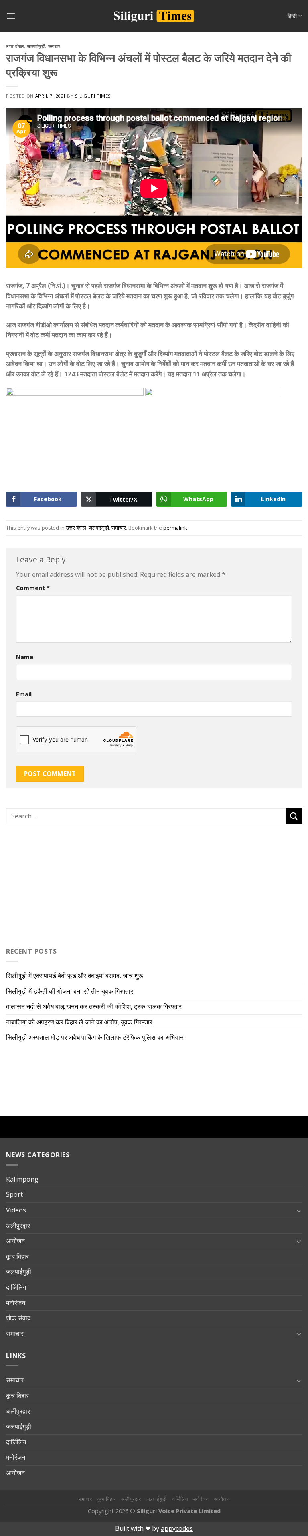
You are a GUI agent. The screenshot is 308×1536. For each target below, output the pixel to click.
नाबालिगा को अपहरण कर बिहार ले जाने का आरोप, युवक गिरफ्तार (79, 1022)
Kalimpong (22, 1179)
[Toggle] (299, 1210)
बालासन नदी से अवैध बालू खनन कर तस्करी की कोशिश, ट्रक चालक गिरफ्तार (94, 1006)
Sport (14, 1194)
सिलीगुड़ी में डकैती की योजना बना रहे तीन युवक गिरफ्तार (69, 991)
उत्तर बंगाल (15, 46)
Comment (33, 588)
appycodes (177, 1528)
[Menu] (11, 16)
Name (24, 657)
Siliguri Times (93, 96)
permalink (175, 527)
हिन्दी (292, 16)
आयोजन (15, 1240)
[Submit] (294, 816)
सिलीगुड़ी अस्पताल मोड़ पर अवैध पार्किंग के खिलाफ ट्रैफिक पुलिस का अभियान (95, 1037)
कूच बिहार (17, 1256)
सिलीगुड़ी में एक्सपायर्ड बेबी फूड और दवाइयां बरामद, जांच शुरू (74, 975)
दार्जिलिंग (16, 1287)
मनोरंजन (15, 1302)
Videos (16, 1210)
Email (24, 694)
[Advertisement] (56, 884)
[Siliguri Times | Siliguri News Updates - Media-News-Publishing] (154, 16)
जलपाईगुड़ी (36, 46)
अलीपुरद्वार (18, 1225)
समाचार (54, 46)
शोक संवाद (18, 1318)
